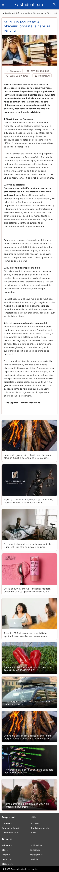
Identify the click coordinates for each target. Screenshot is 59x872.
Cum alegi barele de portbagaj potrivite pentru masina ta (27, 703)
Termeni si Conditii (11, 828)
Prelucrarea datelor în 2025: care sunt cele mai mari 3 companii (28, 771)
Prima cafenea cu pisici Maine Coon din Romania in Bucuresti (26, 805)
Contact (35, 823)
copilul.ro (34, 859)
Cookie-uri (7, 823)
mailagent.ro (36, 854)
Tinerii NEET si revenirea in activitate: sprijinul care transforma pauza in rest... (27, 634)
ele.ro (5, 850)
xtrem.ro (6, 854)
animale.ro (35, 850)
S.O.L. (34, 832)
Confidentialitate (10, 832)
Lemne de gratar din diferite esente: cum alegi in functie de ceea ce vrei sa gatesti (28, 737)
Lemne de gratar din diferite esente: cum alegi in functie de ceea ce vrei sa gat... (27, 456)
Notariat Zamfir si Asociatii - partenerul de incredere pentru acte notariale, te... (28, 501)
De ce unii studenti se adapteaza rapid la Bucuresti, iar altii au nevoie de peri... (27, 545)
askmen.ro (7, 845)
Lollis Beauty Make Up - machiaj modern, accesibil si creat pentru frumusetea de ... (28, 590)
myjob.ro (6, 859)
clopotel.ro (7, 864)
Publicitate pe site (40, 828)
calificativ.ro (36, 845)
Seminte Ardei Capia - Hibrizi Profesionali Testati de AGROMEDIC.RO (28, 669)
